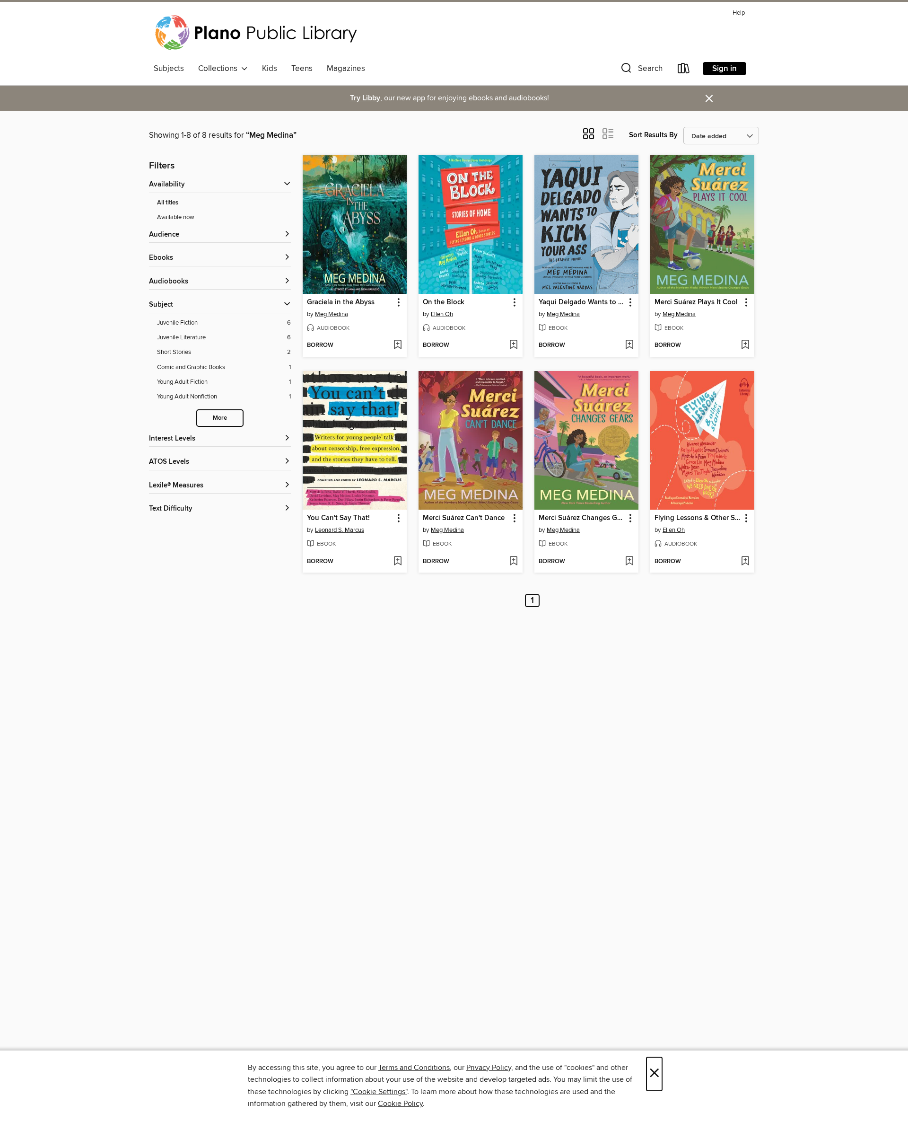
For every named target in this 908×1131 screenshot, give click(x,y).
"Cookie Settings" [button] (378, 1091)
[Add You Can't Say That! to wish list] (397, 562)
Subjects (169, 68)
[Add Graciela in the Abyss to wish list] (397, 345)
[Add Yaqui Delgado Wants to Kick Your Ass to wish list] (629, 345)
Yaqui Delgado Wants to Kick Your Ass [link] (582, 302)
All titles (167, 203)
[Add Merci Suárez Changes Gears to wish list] (629, 562)
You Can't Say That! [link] (338, 518)
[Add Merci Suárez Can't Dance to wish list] (513, 562)
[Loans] (684, 70)
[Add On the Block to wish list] (513, 345)
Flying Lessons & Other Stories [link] (698, 518)
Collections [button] (219, 68)
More (220, 418)
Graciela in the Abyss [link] (341, 302)
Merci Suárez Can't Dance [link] (464, 518)
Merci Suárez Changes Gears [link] (582, 518)
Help (739, 13)
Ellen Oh (442, 314)
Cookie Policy (400, 1103)
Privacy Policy (488, 1067)
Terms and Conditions (414, 1067)
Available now (175, 217)
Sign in (724, 68)
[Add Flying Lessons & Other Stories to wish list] (745, 562)
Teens (302, 68)
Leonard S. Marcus (339, 530)
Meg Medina (331, 314)
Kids (269, 68)
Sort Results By (653, 135)
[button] (641, 70)
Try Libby (365, 98)
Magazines (346, 68)
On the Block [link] (443, 302)
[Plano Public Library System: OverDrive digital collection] (258, 32)
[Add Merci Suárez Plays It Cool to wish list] (745, 345)
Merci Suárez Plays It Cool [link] (696, 302)
